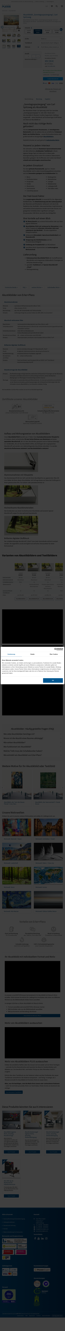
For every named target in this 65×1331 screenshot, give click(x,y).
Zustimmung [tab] (11, 654)
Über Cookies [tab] (54, 654)
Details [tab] (32, 654)
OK (53, 680)
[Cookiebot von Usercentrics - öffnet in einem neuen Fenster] (55, 649)
